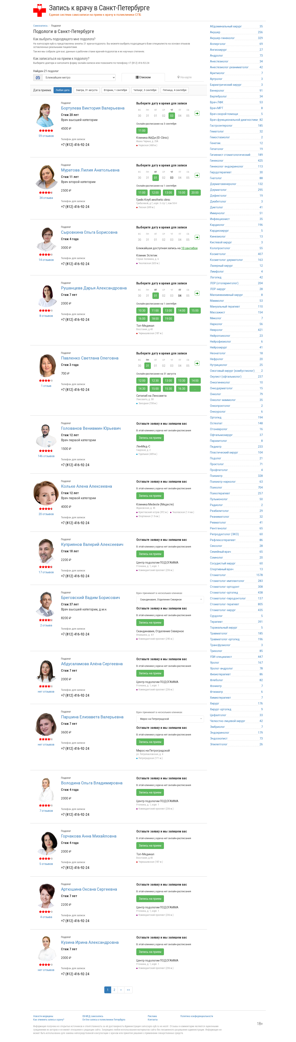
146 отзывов (46, 456)
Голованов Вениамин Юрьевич (91, 428)
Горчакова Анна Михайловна (88, 836)
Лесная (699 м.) (147, 207)
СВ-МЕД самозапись (92, 1016)
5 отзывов (46, 863)
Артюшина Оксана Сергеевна (89, 889)
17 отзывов (46, 572)
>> (128, 989)
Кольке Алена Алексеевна (86, 486)
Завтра (86, 90)
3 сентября (145, 90)
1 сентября (115, 90)
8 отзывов (46, 315)
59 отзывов (46, 135)
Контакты (153, 1019)
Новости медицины (43, 1016)
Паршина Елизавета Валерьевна (92, 717)
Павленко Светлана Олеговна (89, 358)
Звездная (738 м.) (148, 403)
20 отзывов (46, 514)
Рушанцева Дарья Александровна (94, 288)
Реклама (152, 1016)
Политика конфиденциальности (196, 1016)
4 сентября (174, 90)
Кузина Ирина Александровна (90, 942)
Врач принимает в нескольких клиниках (159, 593)
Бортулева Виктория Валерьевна (92, 108)
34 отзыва (46, 197)
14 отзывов (46, 259)
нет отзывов (46, 691)
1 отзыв (46, 385)
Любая (62, 90)
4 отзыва (46, 917)
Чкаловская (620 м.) (149, 263)
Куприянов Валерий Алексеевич (92, 544)
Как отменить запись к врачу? (48, 1019)
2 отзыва (46, 625)
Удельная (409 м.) (148, 454)
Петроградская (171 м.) (151, 758)
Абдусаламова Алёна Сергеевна (92, 663)
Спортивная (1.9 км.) (149, 516)
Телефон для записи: (73, 139)
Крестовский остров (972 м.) (153, 512)
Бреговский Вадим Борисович (90, 597)
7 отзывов (46, 810)
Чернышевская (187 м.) (151, 333)
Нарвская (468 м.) (148, 145)
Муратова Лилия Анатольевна (90, 170)
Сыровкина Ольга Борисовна (89, 232)
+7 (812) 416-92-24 (75, 145)
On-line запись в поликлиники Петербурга (103, 1019)
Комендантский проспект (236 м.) (156, 570)
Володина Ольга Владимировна (91, 783)
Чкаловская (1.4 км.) (183, 512)
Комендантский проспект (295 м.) (156, 638)
